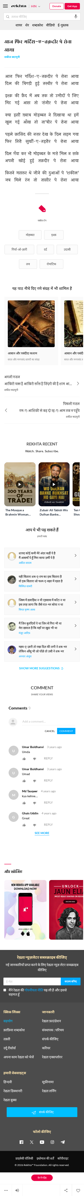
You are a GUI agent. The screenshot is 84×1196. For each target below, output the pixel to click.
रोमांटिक (51, 264)
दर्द (45, 249)
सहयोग (7, 1021)
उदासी (67, 249)
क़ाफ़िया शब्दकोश (14, 1030)
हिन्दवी (7, 1082)
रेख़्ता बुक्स (10, 1100)
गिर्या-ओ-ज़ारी (19, 249)
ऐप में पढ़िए (42, 1177)
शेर (27, 25)
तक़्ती (6, 1039)
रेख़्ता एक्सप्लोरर (52, 1057)
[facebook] (21, 1142)
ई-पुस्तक (63, 25)
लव (28, 264)
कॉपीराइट (63, 1158)
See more (42, 833)
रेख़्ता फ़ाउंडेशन (51, 1021)
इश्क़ (53, 235)
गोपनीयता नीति (34, 990)
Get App (72, 6)
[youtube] (42, 1142)
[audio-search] (75, 16)
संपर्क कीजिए (50, 1039)
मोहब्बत (30, 235)
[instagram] (52, 1142)
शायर (19, 25)
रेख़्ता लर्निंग (49, 1091)
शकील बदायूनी (12, 57)
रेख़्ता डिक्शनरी (12, 1091)
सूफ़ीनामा (48, 1082)
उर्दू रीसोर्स (9, 1048)
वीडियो (50, 25)
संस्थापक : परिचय (53, 1030)
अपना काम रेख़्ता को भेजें (18, 1057)
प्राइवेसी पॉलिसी (24, 1158)
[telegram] (62, 1142)
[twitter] (31, 1142)
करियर (46, 1048)
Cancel (50, 731)
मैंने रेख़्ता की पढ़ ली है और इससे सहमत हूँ (38, 992)
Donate (56, 6)
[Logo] (18, 6)
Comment (66, 731)
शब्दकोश (37, 25)
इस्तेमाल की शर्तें (45, 1158)
